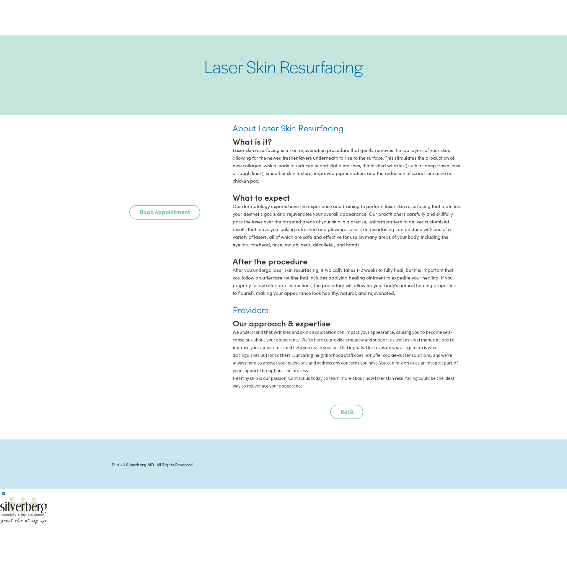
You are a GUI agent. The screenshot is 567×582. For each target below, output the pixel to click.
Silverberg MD (131, 17)
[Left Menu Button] (3, 493)
